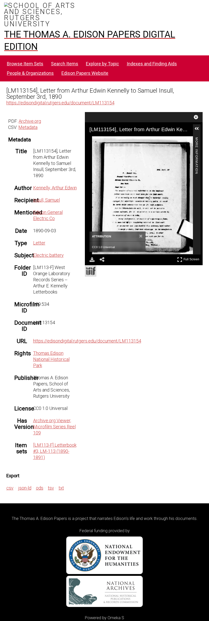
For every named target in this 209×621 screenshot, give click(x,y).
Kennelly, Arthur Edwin (55, 187)
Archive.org (30, 121)
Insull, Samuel (46, 200)
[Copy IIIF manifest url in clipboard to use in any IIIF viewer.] (90, 271)
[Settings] (196, 117)
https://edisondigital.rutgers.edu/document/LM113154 (60, 102)
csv (10, 488)
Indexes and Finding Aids (152, 63)
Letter (39, 243)
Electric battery (48, 255)
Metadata (27, 127)
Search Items (64, 63)
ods (39, 488)
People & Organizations (30, 73)
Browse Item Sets (25, 63)
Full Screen (192, 258)
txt (61, 488)
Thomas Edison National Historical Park (51, 359)
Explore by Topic (102, 63)
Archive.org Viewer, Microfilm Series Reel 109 (54, 426)
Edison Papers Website (84, 73)
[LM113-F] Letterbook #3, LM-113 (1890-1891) (54, 451)
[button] (198, 130)
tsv (51, 488)
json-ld (24, 488)
